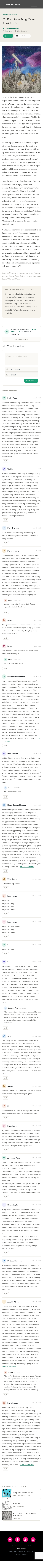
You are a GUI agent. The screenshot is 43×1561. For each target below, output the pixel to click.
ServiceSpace (21, 1548)
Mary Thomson (13, 528)
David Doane (12, 1403)
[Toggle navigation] (34, 4)
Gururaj (10, 1086)
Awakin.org (13, 4)
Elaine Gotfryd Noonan (16, 805)
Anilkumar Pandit (14, 1158)
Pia (8, 962)
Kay (8, 1106)
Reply (6, 461)
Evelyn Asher (12, 398)
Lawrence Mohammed (16, 676)
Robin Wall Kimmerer (11, 28)
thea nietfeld (12, 754)
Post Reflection (31, 381)
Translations (23, 36)
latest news (12, 896)
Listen (9, 36)
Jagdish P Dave (13, 1302)
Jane (9, 1036)
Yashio (10, 469)
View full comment (27, 867)
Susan (9, 620)
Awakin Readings (10, 14)
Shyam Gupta (12, 1205)
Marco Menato (13, 551)
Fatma (10, 646)
